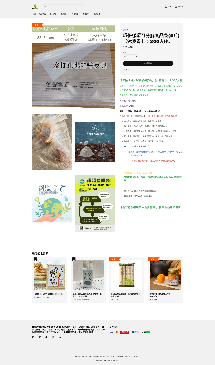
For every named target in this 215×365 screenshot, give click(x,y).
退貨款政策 (115, 360)
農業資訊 (86, 14)
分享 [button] (127, 70)
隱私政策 (107, 360)
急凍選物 (64, 14)
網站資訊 (97, 14)
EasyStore (136, 356)
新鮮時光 (42, 14)
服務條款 (99, 360)
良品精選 (53, 14)
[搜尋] (80, 6)
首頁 (35, 14)
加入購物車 (148, 63)
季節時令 (75, 14)
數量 (124, 53)
